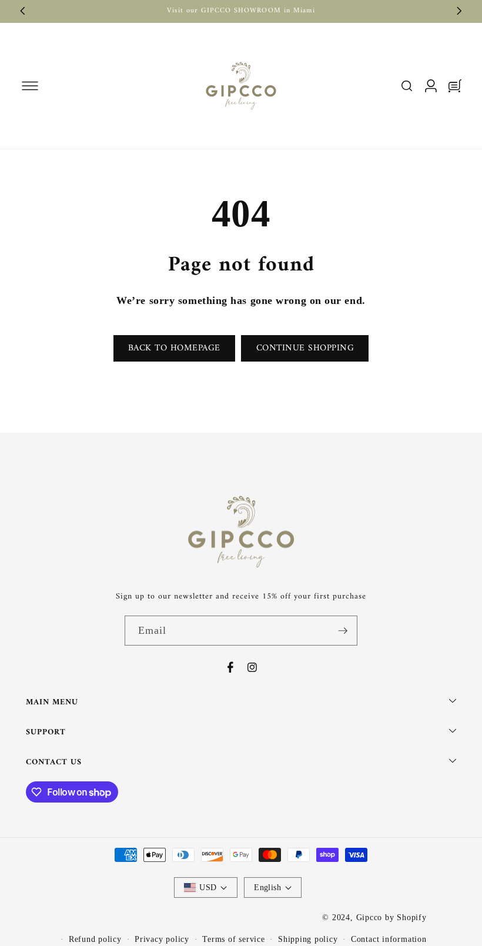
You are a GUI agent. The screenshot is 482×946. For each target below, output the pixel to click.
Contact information (389, 939)
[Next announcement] (460, 11)
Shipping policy (308, 939)
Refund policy (95, 939)
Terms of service (233, 939)
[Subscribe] (343, 631)
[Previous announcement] (23, 11)
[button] (29, 85)
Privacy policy (162, 939)
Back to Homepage (174, 348)
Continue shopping (305, 348)
